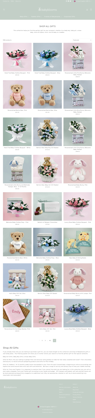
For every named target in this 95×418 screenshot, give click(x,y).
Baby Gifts (24, 16)
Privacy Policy (77, 394)
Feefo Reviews (77, 402)
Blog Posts (76, 389)
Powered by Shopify (47, 412)
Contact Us (6, 1)
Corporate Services (78, 392)
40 (50, 340)
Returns (61, 389)
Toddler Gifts (36, 16)
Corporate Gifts (69, 16)
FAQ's (12, 1)
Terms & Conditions (64, 394)
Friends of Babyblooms (52, 16)
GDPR (74, 399)
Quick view (17, 69)
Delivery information (65, 387)
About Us (18, 1)
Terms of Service (77, 397)
